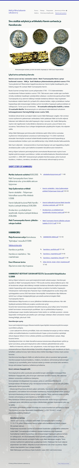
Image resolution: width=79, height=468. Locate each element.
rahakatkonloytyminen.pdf (52, 174)
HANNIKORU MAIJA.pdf (50, 237)
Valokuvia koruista (15, 245)
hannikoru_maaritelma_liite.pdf (53, 258)
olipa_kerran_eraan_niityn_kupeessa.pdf (56, 262)
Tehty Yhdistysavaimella (63, 463)
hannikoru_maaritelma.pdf (52, 254)
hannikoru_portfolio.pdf (51, 249)
